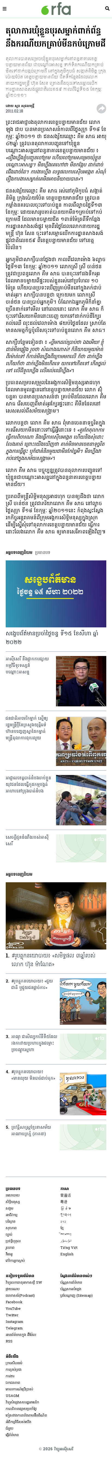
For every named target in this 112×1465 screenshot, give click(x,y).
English (66, 1254)
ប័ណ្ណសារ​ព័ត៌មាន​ (71, 1282)
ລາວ (63, 1221)
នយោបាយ (13, 1195)
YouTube (13, 1308)
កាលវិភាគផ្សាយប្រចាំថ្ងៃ (21, 1409)
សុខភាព (11, 1228)
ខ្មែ (62, 1228)
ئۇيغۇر (66, 1241)
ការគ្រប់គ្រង (13, 1369)
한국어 (65, 1215)
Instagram (14, 1321)
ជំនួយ (9, 1428)
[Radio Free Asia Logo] (56, 8)
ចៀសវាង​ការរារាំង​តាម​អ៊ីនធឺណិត (26, 1415)
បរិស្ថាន (10, 1221)
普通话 (65, 1195)
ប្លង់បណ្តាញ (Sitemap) (76, 1295)
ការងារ (10, 1376)
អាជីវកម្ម (11, 1215)
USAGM (12, 1396)
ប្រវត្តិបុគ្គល (13, 1241)
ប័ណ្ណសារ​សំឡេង (70, 1289)
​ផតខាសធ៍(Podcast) (20, 1295)
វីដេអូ (9, 1254)
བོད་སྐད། (66, 1234)
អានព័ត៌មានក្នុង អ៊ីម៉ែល (21, 1335)
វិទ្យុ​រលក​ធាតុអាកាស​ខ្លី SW (24, 1282)
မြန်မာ (65, 1208)
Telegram (14, 1328)
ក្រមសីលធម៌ (14, 1363)
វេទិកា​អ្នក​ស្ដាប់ (15, 1260)
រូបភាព (10, 1247)
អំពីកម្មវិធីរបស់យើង (18, 1422)
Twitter (12, 1315)
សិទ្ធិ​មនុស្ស (13, 1202)
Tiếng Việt (68, 1247)
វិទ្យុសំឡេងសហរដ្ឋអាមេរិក (22, 1402)
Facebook (14, 1302)
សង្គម (9, 1208)
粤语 (63, 1202)
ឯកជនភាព (13, 1382)
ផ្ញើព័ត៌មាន (12, 1435)
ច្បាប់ (9, 1234)
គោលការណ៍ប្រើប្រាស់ (19, 1389)
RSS (9, 1341)
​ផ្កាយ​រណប (13, 1289)
